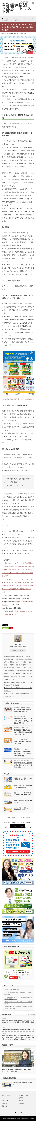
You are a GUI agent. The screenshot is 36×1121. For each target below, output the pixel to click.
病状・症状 (25, 727)
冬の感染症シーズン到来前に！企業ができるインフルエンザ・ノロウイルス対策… (23, 754)
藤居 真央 (23, 33)
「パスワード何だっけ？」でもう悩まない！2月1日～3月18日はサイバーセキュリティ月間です (11, 818)
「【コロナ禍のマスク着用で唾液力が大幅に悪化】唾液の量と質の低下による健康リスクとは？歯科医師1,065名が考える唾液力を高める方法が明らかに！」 (18, 585)
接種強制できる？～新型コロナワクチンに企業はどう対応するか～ (23, 778)
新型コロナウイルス (13, 33)
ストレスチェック (23, 1095)
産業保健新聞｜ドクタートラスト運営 (16, 1118)
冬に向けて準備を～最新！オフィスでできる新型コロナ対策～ (23, 808)
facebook (27, 2)
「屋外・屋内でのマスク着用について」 (24, 399)
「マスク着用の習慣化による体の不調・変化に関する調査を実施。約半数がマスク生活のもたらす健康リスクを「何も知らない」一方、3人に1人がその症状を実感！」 (18, 569)
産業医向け (5, 1103)
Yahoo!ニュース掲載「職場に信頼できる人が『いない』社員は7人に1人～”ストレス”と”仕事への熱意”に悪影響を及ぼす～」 (18, 1022)
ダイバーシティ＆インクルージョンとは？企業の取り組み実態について (25, 818)
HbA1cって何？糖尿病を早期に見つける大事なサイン (23, 710)
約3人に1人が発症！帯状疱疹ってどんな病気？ (23, 742)
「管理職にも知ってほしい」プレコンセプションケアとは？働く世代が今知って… (23, 721)
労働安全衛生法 (6, 1095)
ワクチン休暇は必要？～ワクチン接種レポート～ (23, 801)
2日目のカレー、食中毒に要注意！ (13, 989)
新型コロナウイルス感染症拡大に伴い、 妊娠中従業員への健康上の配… (23, 793)
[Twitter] (15, 1111)
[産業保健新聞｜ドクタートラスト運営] (17, 8)
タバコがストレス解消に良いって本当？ (22, 1083)
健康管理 (23, 707)
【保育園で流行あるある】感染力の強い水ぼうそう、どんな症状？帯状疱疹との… (23, 765)
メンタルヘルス (6, 1098)
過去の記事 (32, 1014)
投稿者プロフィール (18, 650)
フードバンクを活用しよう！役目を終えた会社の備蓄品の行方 (23, 786)
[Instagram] (21, 1111)
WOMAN (23, 716)
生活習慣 (28, 707)
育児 (28, 760)
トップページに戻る (18, 826)
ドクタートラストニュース (20, 749)
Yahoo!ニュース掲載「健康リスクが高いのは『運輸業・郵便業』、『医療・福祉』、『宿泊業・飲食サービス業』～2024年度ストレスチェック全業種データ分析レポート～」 (18, 1037)
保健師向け (21, 1103)
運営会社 (4, 1106)
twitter (24, 2)
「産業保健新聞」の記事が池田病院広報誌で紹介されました (18, 1029)
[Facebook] (18, 1111)
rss (21, 2)
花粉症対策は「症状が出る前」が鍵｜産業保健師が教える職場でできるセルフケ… (23, 732)
